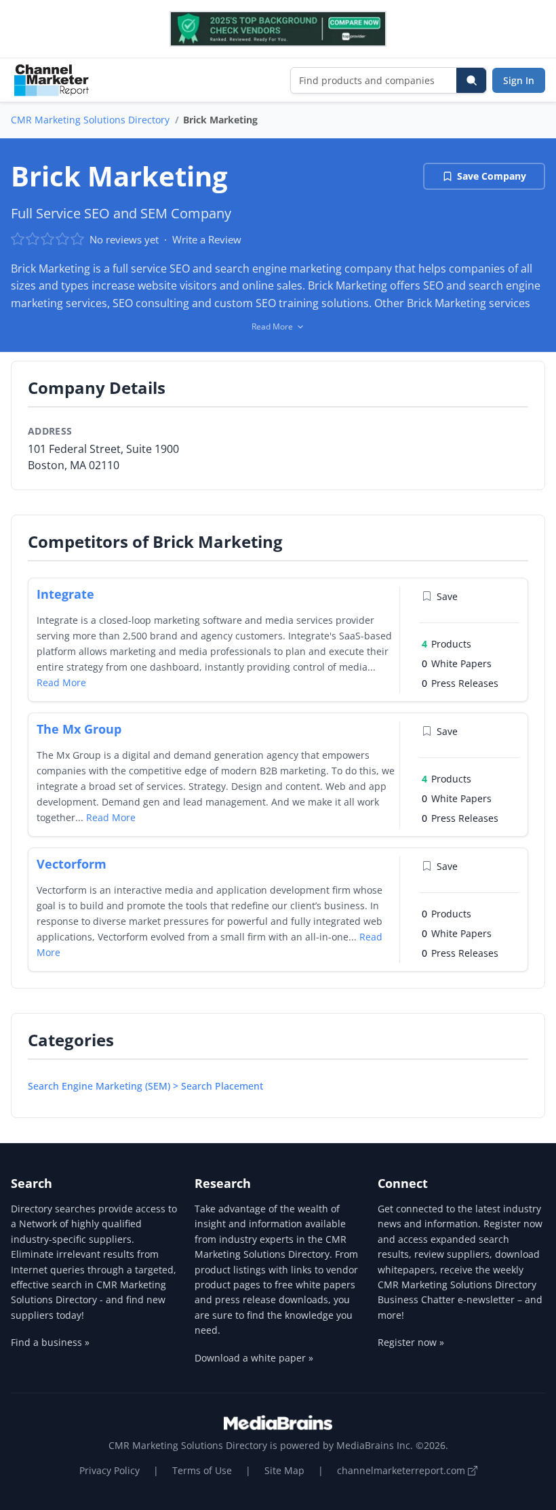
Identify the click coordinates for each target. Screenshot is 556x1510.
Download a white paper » (254, 1357)
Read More (61, 682)
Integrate (65, 594)
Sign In (518, 80)
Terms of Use (202, 1470)
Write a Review (206, 239)
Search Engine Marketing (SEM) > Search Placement (145, 1085)
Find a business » (50, 1342)
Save (447, 596)
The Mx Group (79, 729)
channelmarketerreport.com (402, 1470)
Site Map (284, 1470)
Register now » (411, 1342)
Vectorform (71, 864)
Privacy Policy (109, 1470)
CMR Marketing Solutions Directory (90, 119)
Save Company (491, 176)
